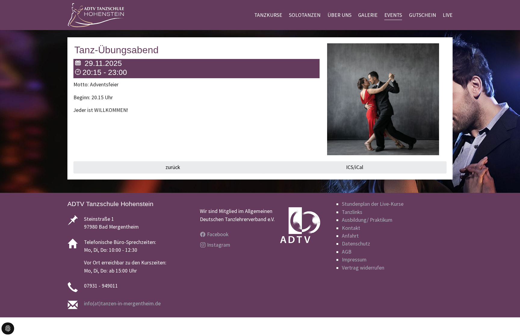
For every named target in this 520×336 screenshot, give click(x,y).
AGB (346, 251)
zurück (172, 167)
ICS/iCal (354, 167)
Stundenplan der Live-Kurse (373, 204)
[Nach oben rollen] (506, 322)
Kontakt (351, 228)
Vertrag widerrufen (363, 267)
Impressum (354, 259)
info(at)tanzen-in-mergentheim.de (122, 303)
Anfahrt (350, 236)
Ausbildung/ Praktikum (367, 220)
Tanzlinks (352, 212)
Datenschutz (356, 243)
